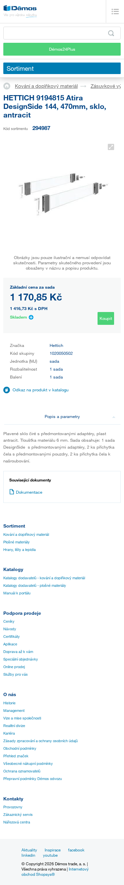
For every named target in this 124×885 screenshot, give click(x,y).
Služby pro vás (15, 674)
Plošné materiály (16, 542)
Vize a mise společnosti (22, 718)
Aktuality (29, 849)
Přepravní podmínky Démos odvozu (32, 778)
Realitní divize (14, 725)
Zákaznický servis (18, 814)
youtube (50, 855)
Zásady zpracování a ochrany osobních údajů (40, 741)
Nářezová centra (16, 822)
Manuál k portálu (16, 593)
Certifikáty (11, 636)
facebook (76, 849)
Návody (9, 629)
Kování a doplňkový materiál (46, 86)
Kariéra (9, 733)
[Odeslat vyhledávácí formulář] (111, 33)
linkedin (28, 855)
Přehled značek (15, 756)
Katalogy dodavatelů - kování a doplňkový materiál (44, 578)
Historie (9, 703)
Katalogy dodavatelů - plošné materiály (34, 585)
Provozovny (12, 807)
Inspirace (53, 849)
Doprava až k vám (18, 651)
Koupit (106, 318)
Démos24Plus (62, 49)
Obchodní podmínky (19, 748)
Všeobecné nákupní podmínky (28, 763)
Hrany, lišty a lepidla (19, 549)
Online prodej (14, 666)
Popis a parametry (62, 416)
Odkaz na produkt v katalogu (40, 389)
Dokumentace (29, 492)
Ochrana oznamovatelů (21, 771)
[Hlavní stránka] (9, 85)
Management (13, 710)
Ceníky (9, 621)
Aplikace (10, 644)
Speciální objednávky (20, 659)
